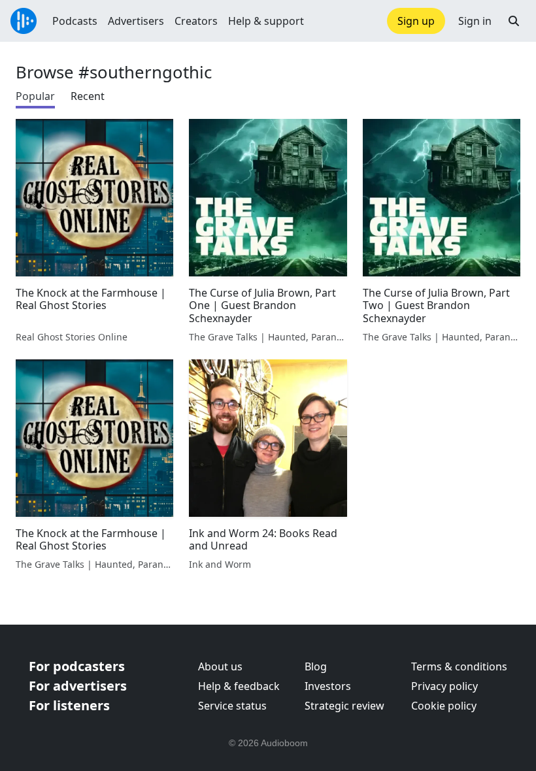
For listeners (69, 705)
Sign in (475, 21)
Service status (232, 705)
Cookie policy (444, 705)
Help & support (266, 21)
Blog (316, 666)
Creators (196, 21)
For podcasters (77, 666)
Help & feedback (239, 686)
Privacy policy (444, 686)
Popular (35, 96)
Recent (88, 96)
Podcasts (74, 21)
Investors (328, 686)
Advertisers (136, 21)
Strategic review (344, 705)
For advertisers (78, 686)
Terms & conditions (459, 666)
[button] (514, 21)
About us (220, 666)
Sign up (416, 21)
